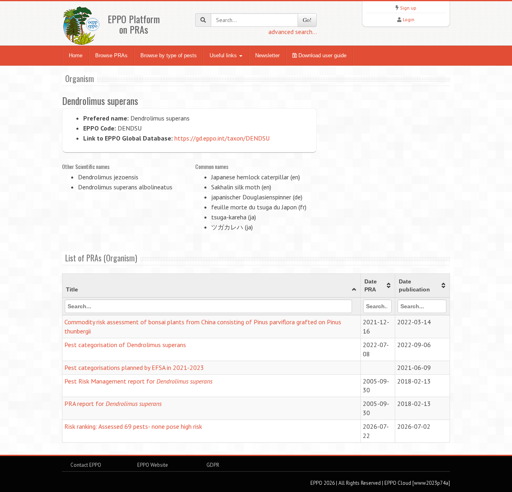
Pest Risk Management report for (138, 381)
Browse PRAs (111, 55)
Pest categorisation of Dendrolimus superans (125, 345)
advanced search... (292, 32)
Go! (307, 20)
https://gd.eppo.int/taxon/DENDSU (222, 138)
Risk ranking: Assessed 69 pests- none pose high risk (133, 426)
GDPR (212, 465)
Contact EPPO (85, 465)
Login (408, 19)
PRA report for (113, 404)
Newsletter (267, 55)
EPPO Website (152, 465)
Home (75, 55)
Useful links (224, 55)
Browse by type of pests (168, 55)
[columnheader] (211, 286)
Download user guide (321, 55)
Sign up (408, 8)
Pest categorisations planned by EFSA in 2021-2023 (134, 367)
